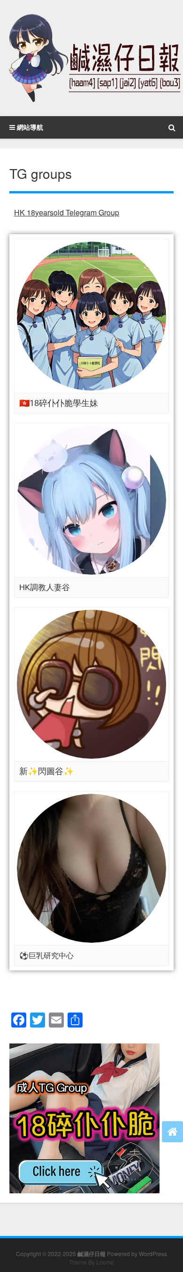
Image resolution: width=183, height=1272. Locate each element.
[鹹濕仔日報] (91, 58)
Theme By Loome (91, 1262)
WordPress (153, 1253)
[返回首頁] (172, 1131)
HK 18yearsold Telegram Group (66, 212)
